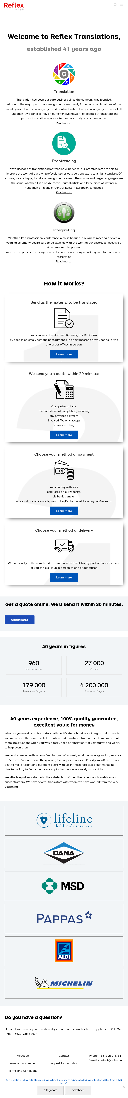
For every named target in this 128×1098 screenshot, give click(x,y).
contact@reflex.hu (110, 1060)
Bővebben (78, 1090)
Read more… (64, 123)
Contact (64, 1055)
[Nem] (124, 1087)
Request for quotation (63, 1063)
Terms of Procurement (23, 1063)
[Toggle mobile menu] (121, 4)
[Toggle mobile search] (115, 4)
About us (23, 1055)
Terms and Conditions (22, 1070)
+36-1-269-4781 (110, 1055)
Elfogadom (50, 1090)
